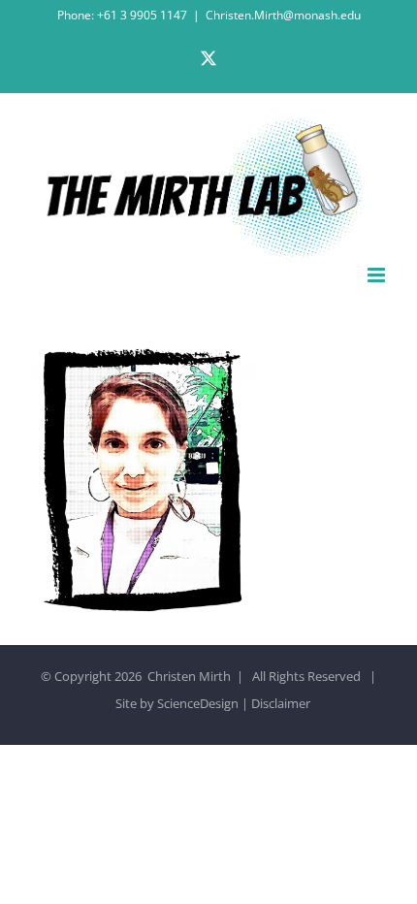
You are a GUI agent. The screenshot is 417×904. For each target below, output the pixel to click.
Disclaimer (280, 703)
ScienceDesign (198, 703)
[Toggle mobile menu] (378, 275)
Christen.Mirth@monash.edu (283, 15)
